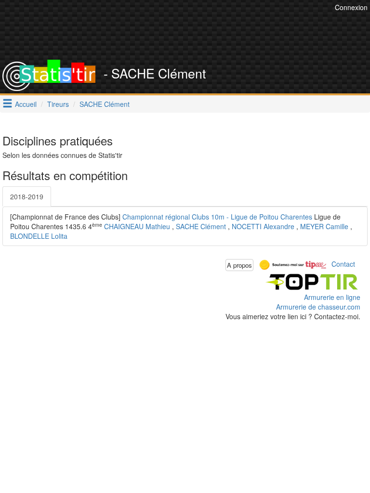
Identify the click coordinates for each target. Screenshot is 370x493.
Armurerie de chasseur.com (318, 306)
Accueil (26, 104)
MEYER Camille (324, 226)
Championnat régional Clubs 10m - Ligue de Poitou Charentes (217, 216)
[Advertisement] (192, 36)
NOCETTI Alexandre (263, 226)
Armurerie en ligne (332, 297)
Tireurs (58, 104)
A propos (239, 265)
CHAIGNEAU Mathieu (137, 226)
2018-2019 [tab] (26, 196)
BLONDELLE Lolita (38, 236)
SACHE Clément (104, 104)
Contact (343, 264)
